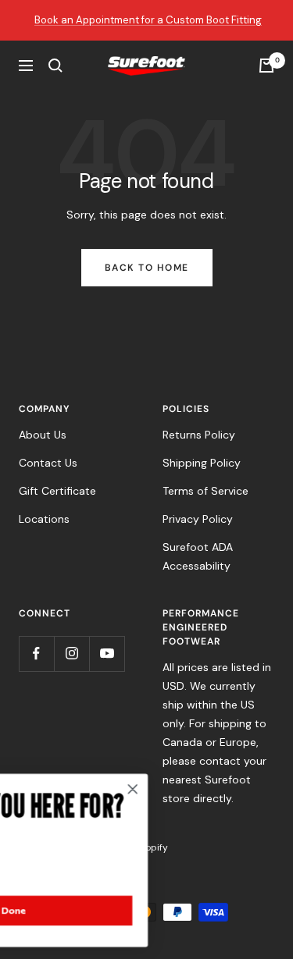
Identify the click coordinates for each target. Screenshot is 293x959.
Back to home (147, 267)
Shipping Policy (202, 463)
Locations (44, 519)
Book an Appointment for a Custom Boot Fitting (148, 20)
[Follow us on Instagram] (71, 653)
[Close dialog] (186, 789)
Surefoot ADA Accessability (198, 556)
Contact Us (48, 463)
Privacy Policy (198, 519)
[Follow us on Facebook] (36, 653)
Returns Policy (199, 435)
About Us (42, 435)
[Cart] (266, 66)
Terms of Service (205, 491)
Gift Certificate (57, 491)
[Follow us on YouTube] (106, 653)
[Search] (55, 66)
